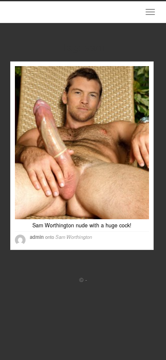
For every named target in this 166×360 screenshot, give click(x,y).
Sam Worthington (73, 236)
